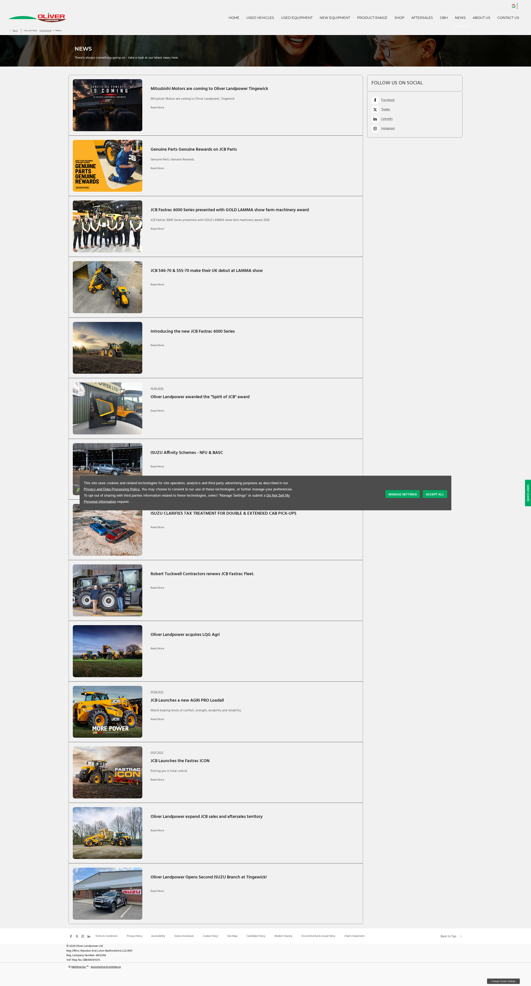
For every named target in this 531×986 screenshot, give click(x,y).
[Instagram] (82, 936)
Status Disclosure (184, 936)
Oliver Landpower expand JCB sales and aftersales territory (207, 816)
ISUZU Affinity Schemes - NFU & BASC (187, 452)
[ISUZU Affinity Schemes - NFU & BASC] (107, 469)
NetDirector (78, 967)
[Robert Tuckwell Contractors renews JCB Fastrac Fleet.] (107, 590)
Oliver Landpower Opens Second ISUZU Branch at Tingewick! (209, 877)
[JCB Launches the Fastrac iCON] (107, 772)
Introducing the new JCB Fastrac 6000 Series (193, 331)
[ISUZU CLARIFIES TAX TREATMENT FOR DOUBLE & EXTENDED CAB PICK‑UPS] (107, 530)
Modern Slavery (283, 936)
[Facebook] (70, 936)
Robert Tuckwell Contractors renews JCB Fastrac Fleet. (202, 574)
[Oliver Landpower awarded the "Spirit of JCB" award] (107, 408)
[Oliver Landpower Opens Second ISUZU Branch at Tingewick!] (107, 894)
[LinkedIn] (88, 936)
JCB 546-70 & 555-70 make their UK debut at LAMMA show (207, 270)
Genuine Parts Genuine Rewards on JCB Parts (194, 149)
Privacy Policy (134, 936)
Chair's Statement (354, 936)
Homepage (45, 31)
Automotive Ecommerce (106, 967)
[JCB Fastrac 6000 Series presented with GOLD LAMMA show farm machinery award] (107, 226)
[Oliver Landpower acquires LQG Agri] (107, 651)
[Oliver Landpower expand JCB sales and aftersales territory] (107, 833)
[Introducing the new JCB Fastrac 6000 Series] (107, 348)
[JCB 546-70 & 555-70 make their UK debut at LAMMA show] (107, 287)
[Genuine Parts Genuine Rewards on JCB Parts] (107, 166)
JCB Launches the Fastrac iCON (180, 761)
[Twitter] (76, 936)
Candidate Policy (255, 936)
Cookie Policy (210, 936)
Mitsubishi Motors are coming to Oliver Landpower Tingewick (209, 88)
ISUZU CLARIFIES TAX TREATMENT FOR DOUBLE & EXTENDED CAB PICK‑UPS (223, 513)
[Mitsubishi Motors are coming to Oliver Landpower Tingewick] (107, 105)
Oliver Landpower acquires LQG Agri (185, 634)
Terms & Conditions (106, 936)
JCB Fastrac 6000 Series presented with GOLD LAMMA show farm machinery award (230, 210)
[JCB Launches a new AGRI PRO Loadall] (107, 712)
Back (15, 31)
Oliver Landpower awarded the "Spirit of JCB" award (200, 397)
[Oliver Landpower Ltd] (56, 17)
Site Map (232, 936)
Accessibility (158, 936)
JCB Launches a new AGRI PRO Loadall (187, 700)
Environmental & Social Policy (318, 936)
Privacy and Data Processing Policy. (112, 489)
